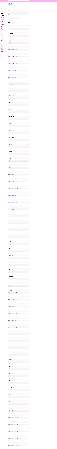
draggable (2, 37)
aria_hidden (2, 21)
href (9, 269)
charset (1, 30)
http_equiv (2, 41)
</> (27, 10)
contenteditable (11, 199)
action (10, 40)
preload (1, 48)
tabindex (10, 408)
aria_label (10, 88)
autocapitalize (11, 130)
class (1, 32)
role (9, 380)
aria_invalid (2, 22)
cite (9, 179)
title (1, 56)
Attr (1, 14)
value (1, 57)
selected (10, 387)
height (1, 40)
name (1, 47)
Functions (10, 22)
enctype (1, 38)
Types (9, 6)
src (9, 394)
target (1, 55)
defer (10, 220)
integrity (10, 290)
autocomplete (11, 137)
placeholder (11, 338)
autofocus (2, 28)
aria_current (2, 20)
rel (9, 366)
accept (1, 16)
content (1, 33)
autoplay (2, 29)
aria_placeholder (2, 24)
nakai (2, 0)
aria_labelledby (2, 23)
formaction (2, 39)
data (1, 35)
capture (10, 158)
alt (9, 47)
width (1, 58)
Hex (1, 8)
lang (9, 297)
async (1, 26)
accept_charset (2, 17)
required (2, 51)
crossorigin (11, 206)
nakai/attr (2, 11)
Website (1, 6)
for (9, 248)
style (9, 401)
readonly (10, 359)
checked (1, 31)
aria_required (11, 116)
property (2, 49)
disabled (10, 227)
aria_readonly (11, 109)
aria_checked (2, 19)
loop (1, 44)
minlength (2, 46)
